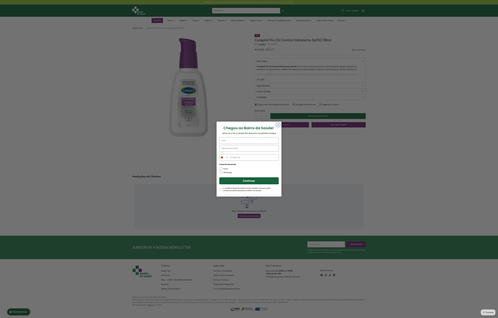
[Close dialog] (278, 125)
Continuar (249, 180)
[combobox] (224, 157)
